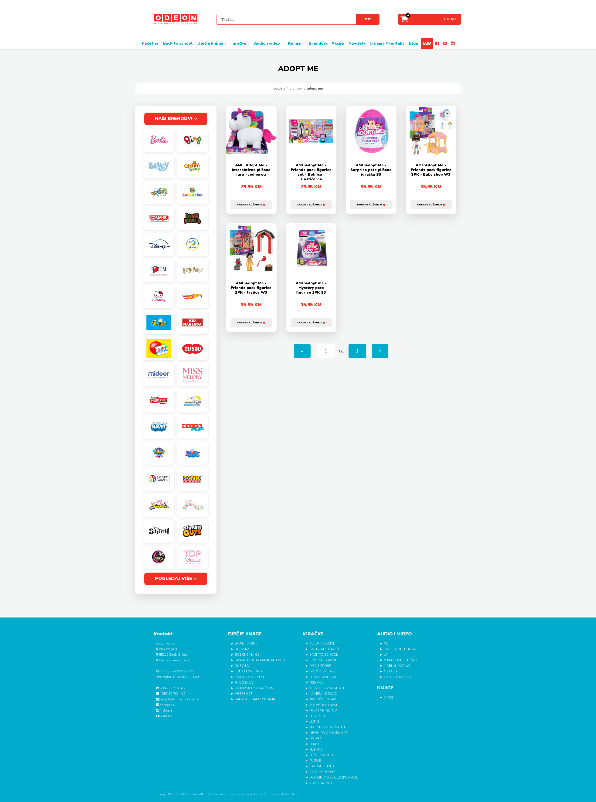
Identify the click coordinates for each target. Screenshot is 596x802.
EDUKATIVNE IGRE (323, 677)
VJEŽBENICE (244, 693)
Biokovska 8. (167, 649)
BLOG (413, 43)
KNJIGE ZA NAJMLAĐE (251, 677)
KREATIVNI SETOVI (323, 710)
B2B (427, 43)
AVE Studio (291, 794)
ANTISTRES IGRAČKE (325, 649)
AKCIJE (338, 43)
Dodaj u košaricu (250, 204)
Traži (368, 19)
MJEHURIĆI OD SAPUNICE (328, 733)
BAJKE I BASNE (246, 643)
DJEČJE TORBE (320, 666)
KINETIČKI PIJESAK (322, 699)
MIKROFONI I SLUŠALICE (327, 727)
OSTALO (315, 738)
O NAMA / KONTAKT (386, 43)
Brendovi (296, 88)
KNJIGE (389, 697)
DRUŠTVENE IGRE (322, 671)
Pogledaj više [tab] (173, 578)
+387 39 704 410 (172, 693)
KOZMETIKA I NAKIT (324, 705)
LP (385, 654)
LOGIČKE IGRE (319, 716)
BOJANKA (242, 649)
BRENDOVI (318, 43)
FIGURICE (316, 682)
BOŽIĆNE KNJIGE (247, 654)
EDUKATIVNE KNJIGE (250, 671)
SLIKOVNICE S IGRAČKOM (254, 688)
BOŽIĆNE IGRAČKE (323, 660)
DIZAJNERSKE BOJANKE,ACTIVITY (260, 660)
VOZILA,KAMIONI (321, 783)
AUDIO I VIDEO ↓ (268, 43)
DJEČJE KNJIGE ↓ (212, 43)
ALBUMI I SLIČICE (322, 643)
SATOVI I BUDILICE (323, 766)
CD (386, 643)
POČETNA (150, 43)
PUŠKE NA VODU (322, 755)
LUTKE (314, 721)
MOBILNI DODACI (397, 666)
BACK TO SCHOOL (323, 654)
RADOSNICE (244, 682)
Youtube (166, 716)
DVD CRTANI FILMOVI (400, 649)
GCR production (269, 794)
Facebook (166, 705)
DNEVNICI (242, 666)
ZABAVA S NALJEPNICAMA (255, 699)
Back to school (178, 43)
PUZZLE (315, 760)
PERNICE (315, 744)
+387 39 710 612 (172, 688)
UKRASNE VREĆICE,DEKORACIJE (333, 777)
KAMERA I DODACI (323, 693)
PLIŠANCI (316, 749)
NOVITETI (357, 43)
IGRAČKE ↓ (240, 43)
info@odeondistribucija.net (179, 699)
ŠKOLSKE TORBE (322, 772)
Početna (279, 88)
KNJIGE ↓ (296, 43)
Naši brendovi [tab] (174, 118)
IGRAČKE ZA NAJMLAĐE (327, 688)
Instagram (166, 710)
